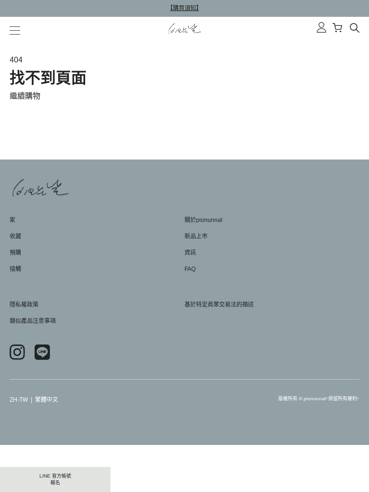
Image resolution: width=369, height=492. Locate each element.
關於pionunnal (203, 220)
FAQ (190, 269)
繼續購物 (25, 96)
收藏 (15, 236)
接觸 (15, 269)
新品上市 (196, 236)
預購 (15, 252)
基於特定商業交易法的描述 (219, 304)
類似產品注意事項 (33, 321)
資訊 (190, 252)
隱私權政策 (24, 304)
